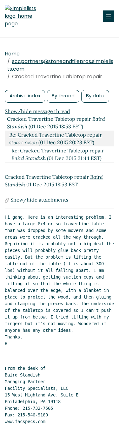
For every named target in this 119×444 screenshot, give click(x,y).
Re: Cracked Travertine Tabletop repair (55, 135)
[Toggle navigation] (108, 16)
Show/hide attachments (38, 199)
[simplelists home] (24, 16)
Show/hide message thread (37, 111)
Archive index (25, 95)
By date (95, 95)
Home (12, 53)
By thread (63, 95)
